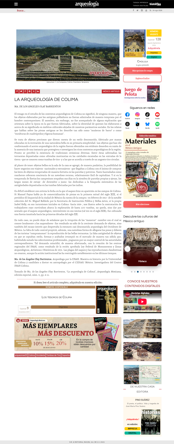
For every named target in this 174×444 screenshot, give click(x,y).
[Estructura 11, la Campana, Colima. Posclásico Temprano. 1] (67, 55)
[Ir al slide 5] (144, 272)
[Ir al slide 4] (141, 272)
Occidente (40, 355)
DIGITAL (133, 433)
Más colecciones (142, 204)
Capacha (66, 355)
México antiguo (111, 91)
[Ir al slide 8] (153, 272)
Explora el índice (142, 78)
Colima (32, 355)
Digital (154, 57)
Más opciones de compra (142, 70)
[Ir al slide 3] (138, 272)
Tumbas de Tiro (53, 355)
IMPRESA (132, 429)
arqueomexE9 (21, 355)
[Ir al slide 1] (131, 272)
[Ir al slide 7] (150, 272)
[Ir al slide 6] (147, 272)
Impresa (63, 307)
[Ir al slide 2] (135, 272)
